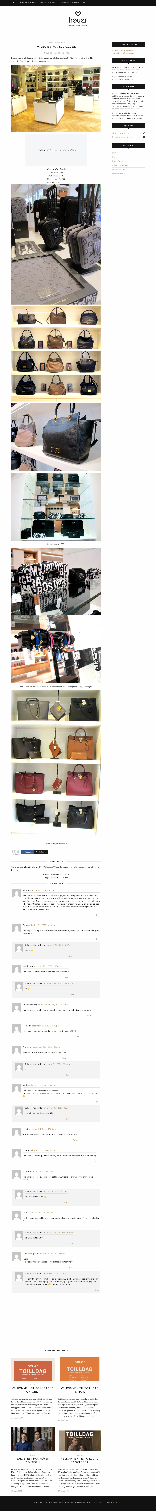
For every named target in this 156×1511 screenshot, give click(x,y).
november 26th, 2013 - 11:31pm (60, 983)
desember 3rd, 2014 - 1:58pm (53, 1254)
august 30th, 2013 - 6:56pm (42, 890)
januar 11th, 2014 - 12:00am (44, 1129)
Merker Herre (118, 174)
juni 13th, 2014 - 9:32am (56, 1191)
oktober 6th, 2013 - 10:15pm (42, 925)
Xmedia (119, 1502)
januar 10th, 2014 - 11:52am (58, 1108)
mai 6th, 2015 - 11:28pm (56, 1273)
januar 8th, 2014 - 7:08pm (43, 1085)
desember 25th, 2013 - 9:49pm (45, 1026)
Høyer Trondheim (27, 3)
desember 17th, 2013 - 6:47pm (54, 1005)
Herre (115, 157)
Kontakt (75, 3)
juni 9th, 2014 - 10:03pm (42, 1171)
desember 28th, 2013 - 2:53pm (46, 1047)
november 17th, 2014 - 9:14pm (59, 1232)
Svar (98, 915)
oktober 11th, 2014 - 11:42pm (40, 1212)
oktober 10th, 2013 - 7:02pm (59, 945)
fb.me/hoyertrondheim (122, 137)
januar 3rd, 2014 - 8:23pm (58, 1064)
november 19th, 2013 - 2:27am (46, 966)
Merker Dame (118, 169)
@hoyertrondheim (120, 133)
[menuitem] (14, 3)
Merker (62, 3)
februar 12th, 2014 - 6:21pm (42, 1150)
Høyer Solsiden (47, 3)
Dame (115, 153)
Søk (85, 3)
